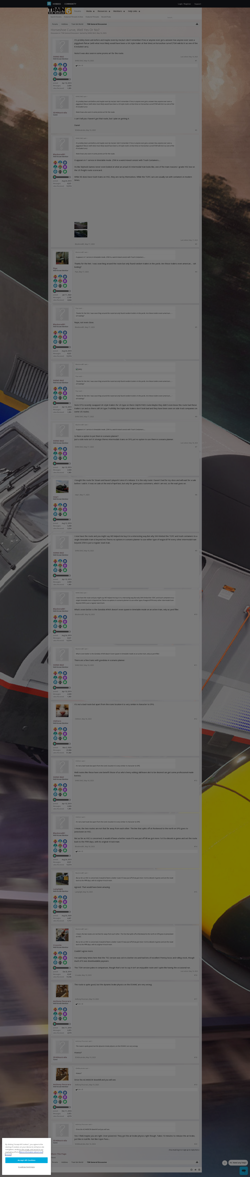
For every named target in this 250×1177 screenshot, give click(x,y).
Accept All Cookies (26, 1160)
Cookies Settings (26, 1167)
